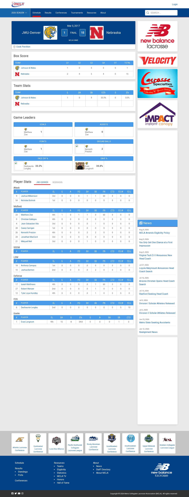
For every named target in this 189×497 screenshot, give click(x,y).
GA (79, 92)
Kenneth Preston (28, 232)
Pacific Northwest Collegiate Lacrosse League (75, 447)
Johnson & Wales (28, 68)
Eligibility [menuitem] (61, 469)
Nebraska (25, 74)
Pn (104, 191)
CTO (112, 191)
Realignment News (148, 332)
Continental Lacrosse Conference (38, 449)
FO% (103, 92)
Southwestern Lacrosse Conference (130, 448)
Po (79, 191)
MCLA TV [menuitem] (61, 476)
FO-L (129, 191)
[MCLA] (18, 4)
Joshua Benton (27, 270)
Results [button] (48, 13)
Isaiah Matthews (28, 284)
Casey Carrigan (27, 228)
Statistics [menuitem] (61, 473)
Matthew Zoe (27, 215)
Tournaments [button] (77, 13)
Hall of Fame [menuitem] (63, 482)
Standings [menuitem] (23, 471)
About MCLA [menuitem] (102, 473)
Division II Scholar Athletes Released (157, 313)
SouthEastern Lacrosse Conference (112, 449)
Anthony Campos (28, 265)
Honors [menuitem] (60, 479)
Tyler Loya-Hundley (29, 293)
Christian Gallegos (29, 219)
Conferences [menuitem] (21, 480)
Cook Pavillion (23, 46)
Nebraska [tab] (58, 182)
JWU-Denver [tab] (42, 182)
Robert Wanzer (27, 289)
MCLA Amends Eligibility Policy (154, 233)
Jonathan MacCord (29, 237)
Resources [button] (91, 13)
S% (127, 92)
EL (54, 191)
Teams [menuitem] (60, 466)
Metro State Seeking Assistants (154, 322)
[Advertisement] (157, 173)
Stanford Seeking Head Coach (153, 294)
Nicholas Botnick (28, 200)
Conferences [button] (61, 13)
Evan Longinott (27, 322)
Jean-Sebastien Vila (30, 224)
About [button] (103, 13)
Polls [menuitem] (20, 475)
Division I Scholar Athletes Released (157, 303)
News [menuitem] (99, 466)
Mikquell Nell (26, 241)
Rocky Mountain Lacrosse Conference (93, 447)
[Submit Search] (148, 13)
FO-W (120, 191)
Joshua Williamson (29, 196)
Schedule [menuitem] (37, 13)
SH (87, 191)
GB (91, 92)
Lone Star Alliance (56, 449)
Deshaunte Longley (29, 307)
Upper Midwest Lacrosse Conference (149, 448)
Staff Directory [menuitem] (103, 469)
